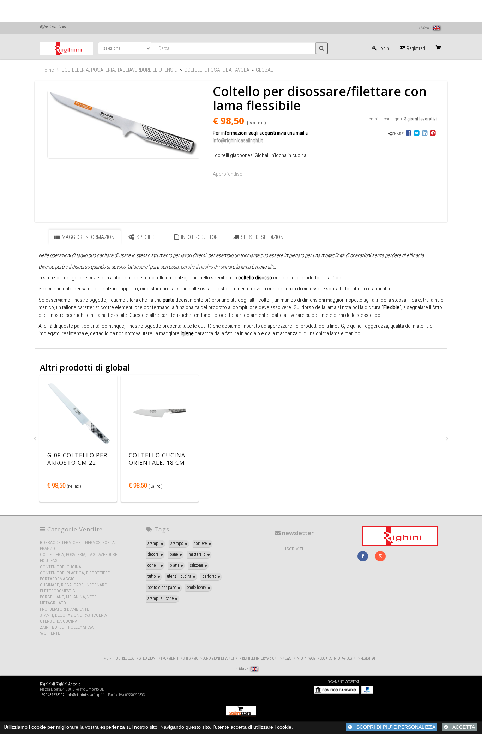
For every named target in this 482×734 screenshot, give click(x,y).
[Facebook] (408, 134)
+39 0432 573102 (52, 695)
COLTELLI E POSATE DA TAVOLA (216, 70)
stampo (176, 543)
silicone (196, 565)
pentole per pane (161, 587)
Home (47, 70)
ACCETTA (461, 727)
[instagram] (380, 556)
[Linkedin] (424, 134)
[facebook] (362, 556)
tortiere (200, 543)
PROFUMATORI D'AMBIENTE (64, 609)
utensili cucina (179, 576)
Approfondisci (228, 174)
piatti (174, 565)
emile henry (196, 587)
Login (383, 48)
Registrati (415, 48)
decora (153, 554)
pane (174, 554)
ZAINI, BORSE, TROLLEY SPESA (67, 627)
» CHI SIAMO (189, 658)
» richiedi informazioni (259, 658)
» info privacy (304, 658)
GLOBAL (264, 70)
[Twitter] (416, 134)
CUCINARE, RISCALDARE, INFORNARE (73, 585)
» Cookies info (329, 658)
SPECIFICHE (148, 237)
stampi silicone (160, 598)
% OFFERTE (50, 633)
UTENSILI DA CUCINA (58, 621)
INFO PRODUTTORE (200, 237)
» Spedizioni (146, 658)
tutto (151, 576)
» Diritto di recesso (119, 658)
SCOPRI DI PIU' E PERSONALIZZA (393, 727)
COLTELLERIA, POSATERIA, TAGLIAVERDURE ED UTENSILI (119, 70)
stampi (153, 543)
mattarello (197, 554)
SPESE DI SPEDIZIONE (263, 237)
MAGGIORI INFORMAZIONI (88, 237)
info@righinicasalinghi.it (238, 140)
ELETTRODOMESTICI (58, 591)
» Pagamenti (168, 658)
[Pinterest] (432, 134)
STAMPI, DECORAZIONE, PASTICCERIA (73, 615)
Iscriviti (294, 549)
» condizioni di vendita (218, 658)
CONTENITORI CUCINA (60, 567)
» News (285, 658)
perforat (209, 576)
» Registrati (367, 658)
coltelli (153, 565)
